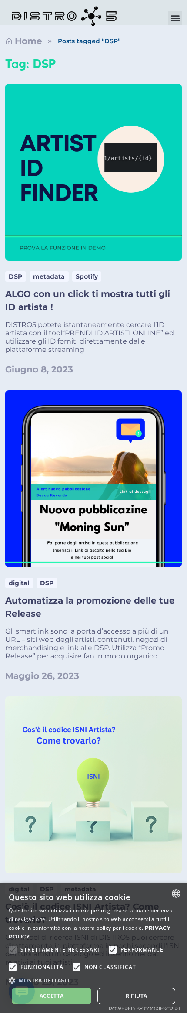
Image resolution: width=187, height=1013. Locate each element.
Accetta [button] (52, 995)
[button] (175, 18)
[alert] (93, 948)
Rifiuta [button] (136, 995)
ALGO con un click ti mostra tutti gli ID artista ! (87, 300)
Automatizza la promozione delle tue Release (90, 607)
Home (28, 41)
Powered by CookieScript (144, 1009)
